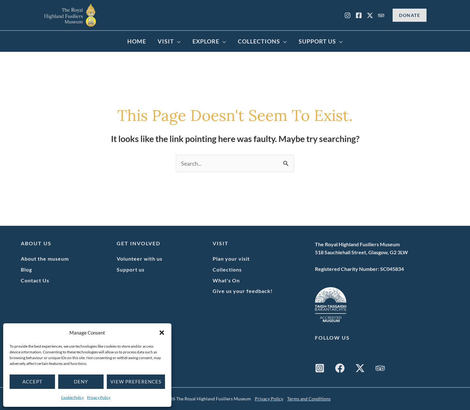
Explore (205, 41)
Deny (81, 381)
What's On (226, 280)
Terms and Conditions (309, 398)
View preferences (135, 381)
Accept (32, 381)
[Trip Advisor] (381, 15)
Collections (259, 41)
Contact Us (35, 280)
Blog (26, 269)
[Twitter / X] (360, 368)
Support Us (317, 41)
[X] (370, 15)
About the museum (45, 259)
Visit (166, 41)
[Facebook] (359, 15)
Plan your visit (231, 259)
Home (136, 41)
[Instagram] (347, 15)
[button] (162, 332)
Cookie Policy (72, 397)
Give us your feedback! (243, 291)
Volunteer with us (139, 259)
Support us (131, 269)
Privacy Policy (98, 397)
